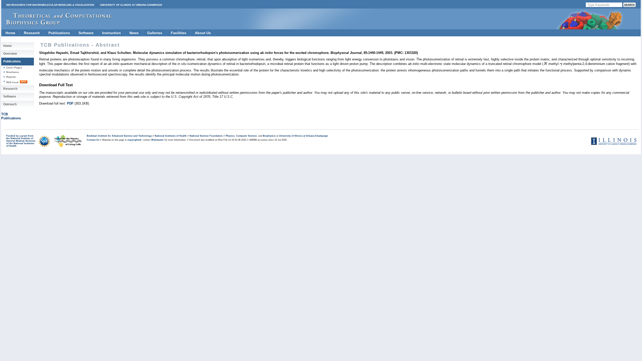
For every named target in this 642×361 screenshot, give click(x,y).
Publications (59, 33)
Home (10, 33)
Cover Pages (14, 67)
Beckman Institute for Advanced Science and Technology (119, 136)
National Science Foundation (206, 136)
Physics (230, 136)
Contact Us (93, 140)
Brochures (12, 72)
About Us (203, 33)
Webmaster (157, 140)
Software (86, 33)
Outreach (10, 104)
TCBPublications (11, 116)
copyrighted (134, 140)
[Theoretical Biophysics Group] (56, 24)
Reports (11, 76)
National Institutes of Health (171, 136)
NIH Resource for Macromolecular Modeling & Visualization (50, 5)
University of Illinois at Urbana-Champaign (131, 5)
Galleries (154, 33)
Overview (10, 53)
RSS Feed (12, 82)
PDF (70, 103)
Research (32, 33)
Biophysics (269, 136)
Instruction (111, 33)
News (134, 33)
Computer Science (246, 136)
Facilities (178, 33)
